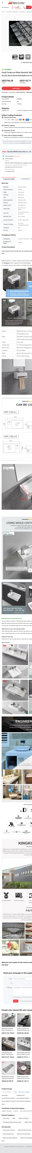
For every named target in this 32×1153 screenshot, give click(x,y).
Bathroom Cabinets (24, 1118)
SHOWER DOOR (21, 1095)
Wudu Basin (5, 1095)
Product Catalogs (24, 1092)
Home (3, 11)
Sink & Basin (22, 11)
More (3, 1141)
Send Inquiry (16, 88)
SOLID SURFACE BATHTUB (8, 1098)
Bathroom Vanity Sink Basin (10, 1138)
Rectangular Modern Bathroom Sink (12, 1122)
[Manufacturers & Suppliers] (16, 2)
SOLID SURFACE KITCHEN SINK (9, 1101)
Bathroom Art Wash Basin (23, 1134)
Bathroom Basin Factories (24, 1130)
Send (15, 1001)
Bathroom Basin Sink (8, 1134)
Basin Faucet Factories (9, 1130)
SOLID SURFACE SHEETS (23, 1098)
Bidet (14, 1118)
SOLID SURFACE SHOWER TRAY (24, 1101)
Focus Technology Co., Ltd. (21, 1146)
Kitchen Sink (6, 1118)
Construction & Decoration (12, 11)
